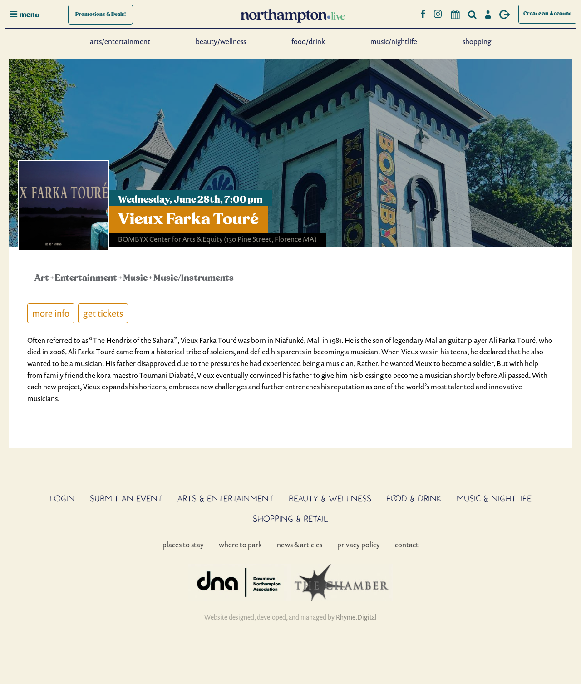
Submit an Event (126, 498)
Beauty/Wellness (221, 41)
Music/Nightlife (393, 41)
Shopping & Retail (290, 518)
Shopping (477, 41)
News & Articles (299, 545)
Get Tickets (103, 313)
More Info (50, 313)
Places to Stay (183, 545)
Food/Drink (308, 41)
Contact (407, 545)
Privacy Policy (358, 545)
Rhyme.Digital (356, 617)
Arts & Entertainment (225, 498)
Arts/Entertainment (120, 41)
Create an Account (547, 13)
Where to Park (240, 545)
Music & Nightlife (494, 498)
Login (62, 498)
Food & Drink (414, 498)
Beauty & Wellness (330, 498)
